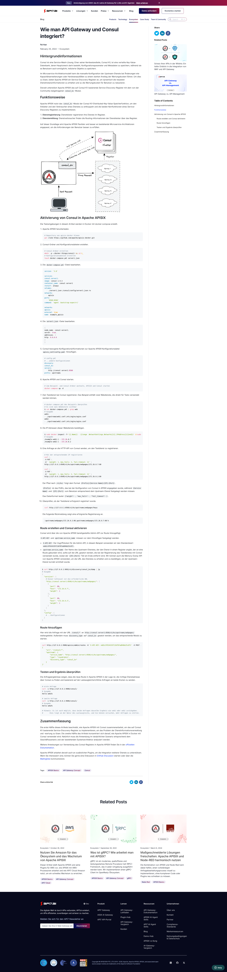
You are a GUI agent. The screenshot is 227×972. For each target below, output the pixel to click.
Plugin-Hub (125, 917)
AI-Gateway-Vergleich (149, 946)
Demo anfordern (149, 11)
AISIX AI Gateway (105, 915)
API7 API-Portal (104, 919)
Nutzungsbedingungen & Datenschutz (177, 937)
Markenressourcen (175, 931)
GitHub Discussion (105, 756)
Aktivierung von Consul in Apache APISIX (170, 114)
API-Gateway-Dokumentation (150, 911)
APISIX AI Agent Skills (151, 918)
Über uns (171, 910)
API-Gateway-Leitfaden (126, 911)
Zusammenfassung (161, 132)
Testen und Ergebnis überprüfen (169, 127)
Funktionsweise (160, 110)
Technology (122, 19)
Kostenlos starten (173, 11)
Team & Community (158, 19)
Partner (170, 919)
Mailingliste (45, 759)
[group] (53, 770)
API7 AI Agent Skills (150, 925)
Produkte (66, 11)
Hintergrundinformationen (164, 105)
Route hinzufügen (163, 123)
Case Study (144, 19)
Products (112, 19)
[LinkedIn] (171, 963)
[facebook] (141, 782)
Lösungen (80, 11)
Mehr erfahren (142, 3)
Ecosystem (133, 19)
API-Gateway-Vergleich (126, 923)
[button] (86, 903)
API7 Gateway (103, 910)
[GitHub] (177, 963)
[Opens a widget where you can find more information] (218, 968)
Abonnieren (81, 926)
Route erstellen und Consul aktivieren (171, 119)
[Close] (159, 3)
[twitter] (131, 782)
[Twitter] (184, 963)
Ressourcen (117, 11)
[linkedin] (136, 782)
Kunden (94, 11)
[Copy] (140, 235)
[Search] (170, 19)
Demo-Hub (148, 936)
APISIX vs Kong (150, 941)
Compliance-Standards (172, 925)
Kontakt (170, 915)
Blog (131, 11)
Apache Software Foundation (130, 964)
